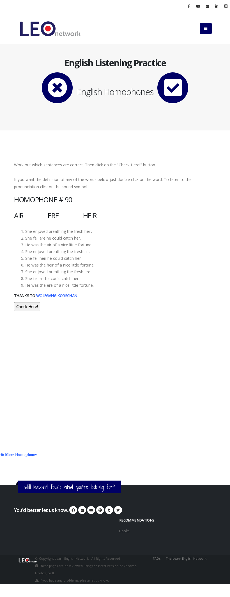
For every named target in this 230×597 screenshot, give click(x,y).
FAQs (156, 558)
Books (124, 531)
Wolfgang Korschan (56, 295)
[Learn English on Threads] (109, 510)
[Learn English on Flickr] (207, 6)
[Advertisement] (115, 386)
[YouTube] (91, 510)
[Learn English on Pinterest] (100, 510)
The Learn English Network (186, 558)
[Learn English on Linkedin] (216, 6)
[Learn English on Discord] (226, 6)
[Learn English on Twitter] (118, 510)
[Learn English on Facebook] (189, 6)
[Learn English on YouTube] (198, 6)
